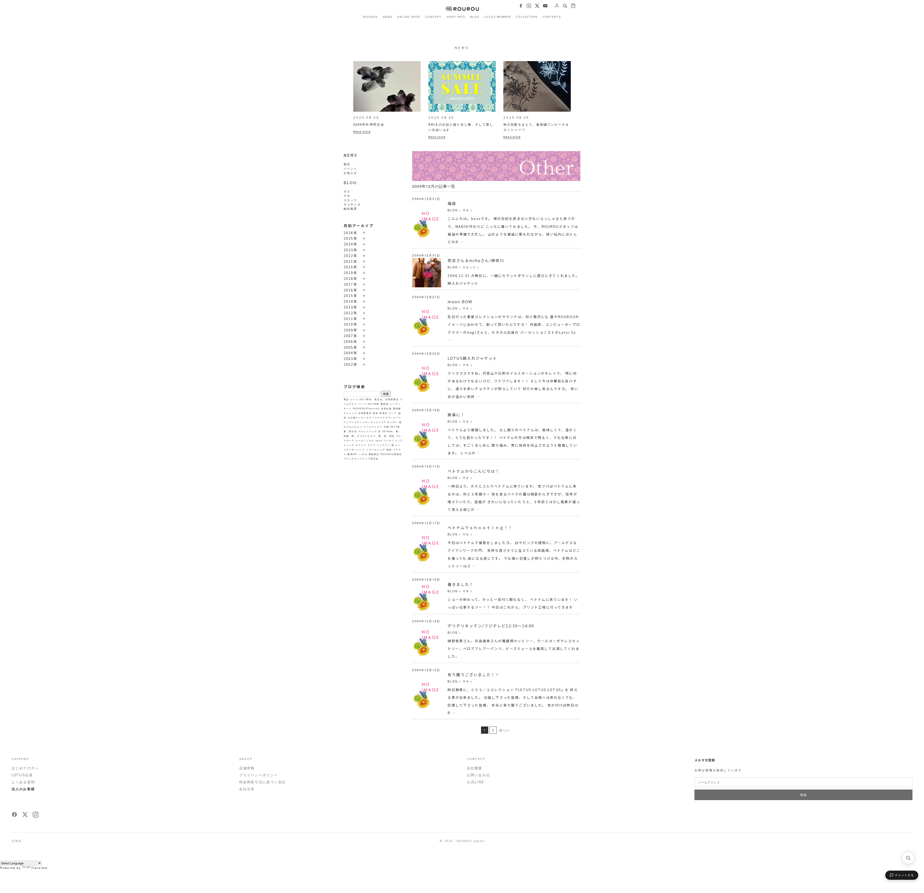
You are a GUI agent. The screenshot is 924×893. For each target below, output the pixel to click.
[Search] (565, 5)
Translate (39, 868)
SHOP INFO (455, 16)
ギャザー (392, 422)
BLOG (475, 16)
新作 (347, 164)
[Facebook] (520, 5)
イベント (350, 168)
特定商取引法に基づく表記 (262, 781)
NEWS (387, 16)
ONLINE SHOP (408, 16)
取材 (375, 413)
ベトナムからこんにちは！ (474, 471)
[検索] (908, 858)
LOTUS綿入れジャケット (472, 358)
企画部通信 (365, 413)
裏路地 (384, 403)
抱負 (389, 449)
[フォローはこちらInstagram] (35, 816)
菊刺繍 (397, 408)
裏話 (346, 399)
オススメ (361, 445)
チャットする (904, 875)
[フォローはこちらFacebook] (14, 816)
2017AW (373, 403)
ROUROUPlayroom (366, 408)
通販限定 (374, 454)
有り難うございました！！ (474, 674)
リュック (349, 445)
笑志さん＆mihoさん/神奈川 (476, 260)
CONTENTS (551, 16)
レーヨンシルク (365, 440)
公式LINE (475, 781)
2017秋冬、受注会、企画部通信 (379, 399)
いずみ (363, 454)
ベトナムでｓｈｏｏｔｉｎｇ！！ (480, 527)
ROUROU (370, 16)
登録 (803, 794)
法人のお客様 (23, 788)
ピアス (372, 445)
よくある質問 (23, 781)
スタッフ (350, 200)
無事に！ (456, 415)
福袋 (452, 203)
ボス (347, 191)
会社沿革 (247, 788)
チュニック (350, 413)
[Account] (556, 5)
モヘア (393, 413)
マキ (347, 195)
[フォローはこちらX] (25, 816)
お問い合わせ (478, 774)
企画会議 (386, 408)
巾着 (386, 426)
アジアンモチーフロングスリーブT (365, 422)
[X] (537, 5)
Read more (361, 132)
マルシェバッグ (367, 431)
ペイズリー (383, 445)
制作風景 (350, 208)
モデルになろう (353, 426)
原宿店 (383, 413)
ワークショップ (393, 440)
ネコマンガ (352, 204)
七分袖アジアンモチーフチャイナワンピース (374, 417)
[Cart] (573, 5)
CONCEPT (433, 16)
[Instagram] (528, 5)
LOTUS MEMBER (497, 16)
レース (354, 399)
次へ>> (505, 730)
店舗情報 (247, 767)
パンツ (362, 403)
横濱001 (352, 454)
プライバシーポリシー (258, 774)
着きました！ (461, 584)
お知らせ (350, 173)
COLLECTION (527, 16)
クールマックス (373, 426)
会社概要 (474, 767)
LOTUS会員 (22, 774)
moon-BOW (460, 301)
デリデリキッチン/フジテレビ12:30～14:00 (491, 626)
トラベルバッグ (375, 449)
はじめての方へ (25, 767)
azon (379, 440)
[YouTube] (545, 5)
